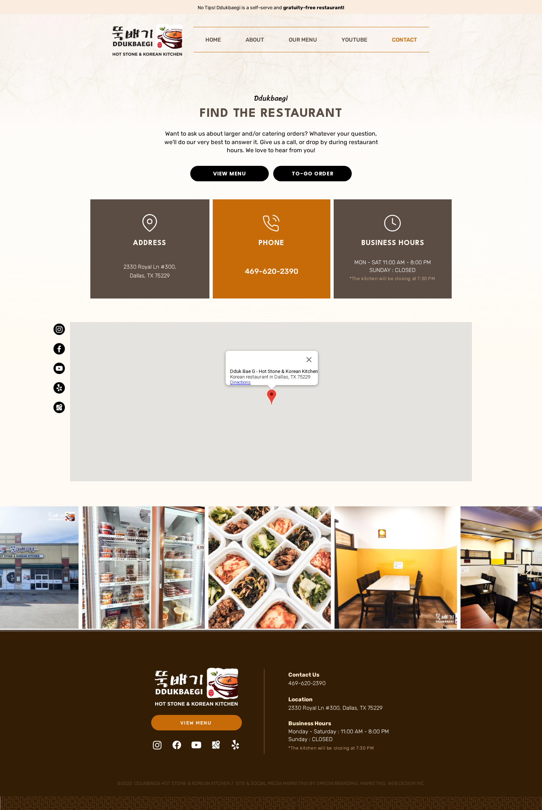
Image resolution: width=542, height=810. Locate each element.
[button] (255, 40)
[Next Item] (529, 568)
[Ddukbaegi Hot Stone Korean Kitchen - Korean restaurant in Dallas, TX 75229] (59, 329)
